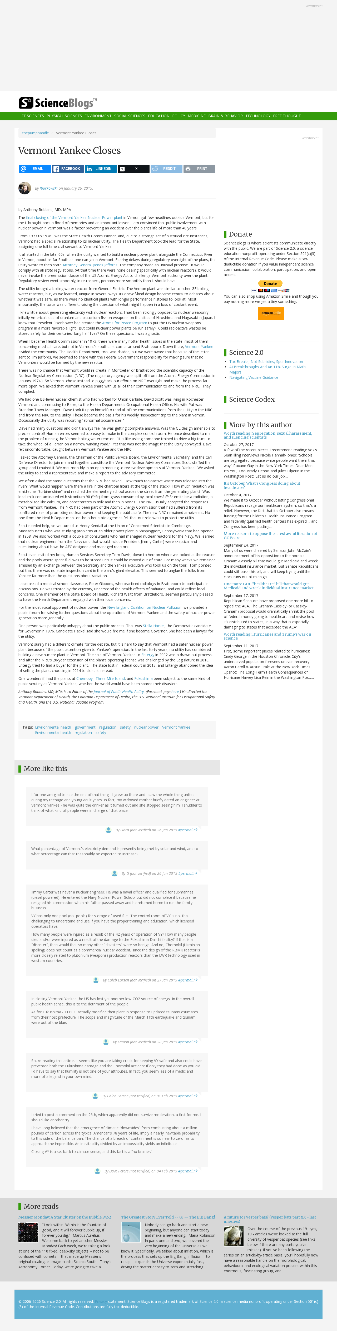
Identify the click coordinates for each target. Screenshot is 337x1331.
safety (125, 727)
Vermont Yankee (199, 346)
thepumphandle (35, 132)
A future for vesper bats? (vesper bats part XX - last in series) (270, 1219)
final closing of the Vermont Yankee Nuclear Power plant (74, 217)
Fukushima (143, 678)
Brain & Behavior (225, 116)
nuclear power (146, 727)
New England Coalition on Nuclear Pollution (144, 607)
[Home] (68, 103)
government (85, 727)
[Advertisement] (168, 46)
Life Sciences (31, 116)
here (175, 691)
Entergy (147, 654)
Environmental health (53, 727)
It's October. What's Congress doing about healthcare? (262, 485)
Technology (257, 116)
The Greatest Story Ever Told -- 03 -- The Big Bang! (168, 1217)
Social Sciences (129, 116)
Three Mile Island (110, 678)
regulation (107, 727)
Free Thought (287, 116)
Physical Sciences (64, 116)
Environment (98, 116)
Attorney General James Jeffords (90, 264)
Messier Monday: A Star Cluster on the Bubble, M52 (64, 1217)
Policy (178, 116)
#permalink (187, 829)
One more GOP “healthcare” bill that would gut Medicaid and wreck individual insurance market (269, 586)
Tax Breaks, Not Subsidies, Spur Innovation (266, 361)
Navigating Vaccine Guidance (253, 377)
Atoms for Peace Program (124, 322)
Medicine (197, 116)
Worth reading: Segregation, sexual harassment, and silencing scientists (268, 435)
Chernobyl (84, 678)
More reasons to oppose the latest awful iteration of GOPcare (271, 535)
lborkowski (49, 188)
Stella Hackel (154, 625)
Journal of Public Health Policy (119, 691)
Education (159, 116)
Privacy (101, 1301)
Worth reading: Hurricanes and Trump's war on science (267, 636)
